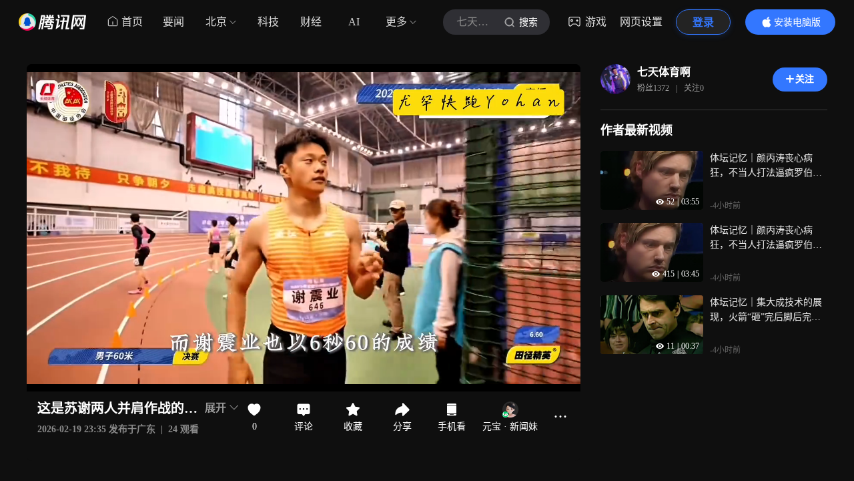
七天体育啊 (664, 71)
